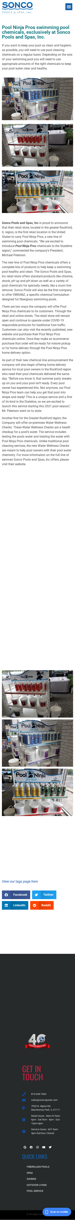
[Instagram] (37, 1147)
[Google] (25, 1147)
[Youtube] (44, 1147)
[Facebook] (31, 1147)
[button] (69, 6)
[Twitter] (50, 1147)
